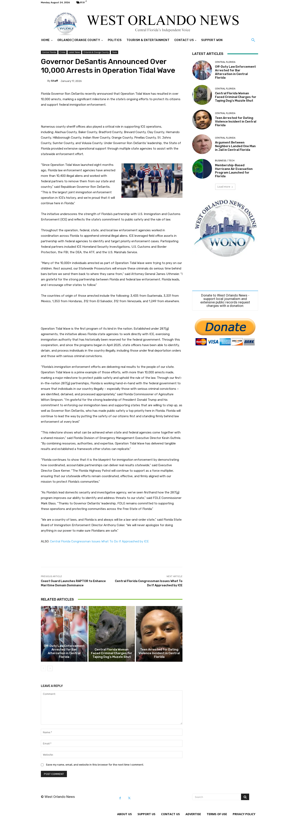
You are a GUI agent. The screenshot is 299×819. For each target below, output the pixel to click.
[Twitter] (129, 798)
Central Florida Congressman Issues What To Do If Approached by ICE (99, 541)
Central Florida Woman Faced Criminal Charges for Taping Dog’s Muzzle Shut (111, 653)
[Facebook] (120, 798)
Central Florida (49, 52)
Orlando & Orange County (96, 52)
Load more (223, 186)
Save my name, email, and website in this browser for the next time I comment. (95, 764)
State (114, 52)
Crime (62, 52)
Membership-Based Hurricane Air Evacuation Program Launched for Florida (234, 170)
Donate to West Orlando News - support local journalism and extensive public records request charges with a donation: (225, 300)
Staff (54, 80)
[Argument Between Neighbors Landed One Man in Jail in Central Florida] (202, 144)
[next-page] (49, 668)
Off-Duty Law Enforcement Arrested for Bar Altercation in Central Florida (64, 651)
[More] (176, 557)
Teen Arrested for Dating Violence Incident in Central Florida (159, 653)
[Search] (245, 797)
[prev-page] (43, 668)
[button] (253, 40)
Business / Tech (225, 161)
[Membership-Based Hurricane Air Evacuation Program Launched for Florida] (202, 169)
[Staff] (44, 81)
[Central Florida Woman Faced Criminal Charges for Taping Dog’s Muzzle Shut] (111, 634)
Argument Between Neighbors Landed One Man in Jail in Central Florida (235, 146)
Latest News (74, 52)
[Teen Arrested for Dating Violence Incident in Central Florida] (159, 634)
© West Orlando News (58, 797)
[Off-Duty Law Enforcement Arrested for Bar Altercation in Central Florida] (64, 634)
